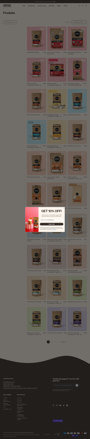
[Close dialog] (63, 208)
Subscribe (52, 224)
